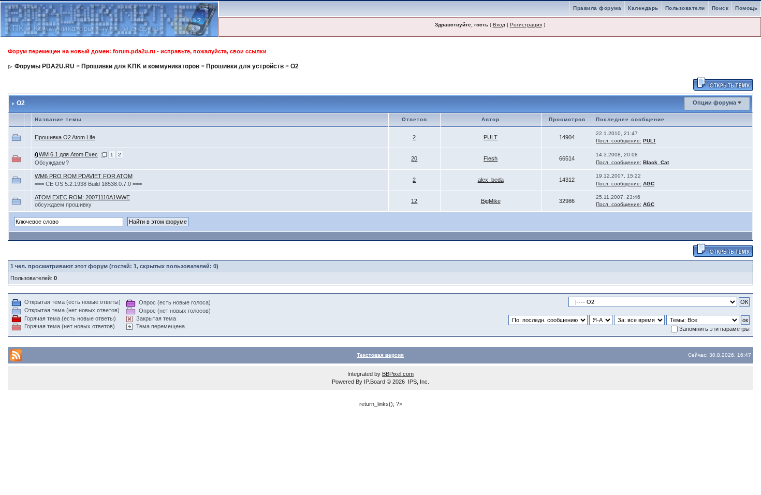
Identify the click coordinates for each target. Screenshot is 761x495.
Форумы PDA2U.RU (44, 66)
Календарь (643, 8)
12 (414, 201)
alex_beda (491, 180)
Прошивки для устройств (245, 66)
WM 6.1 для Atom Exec (68, 154)
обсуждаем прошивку (63, 204)
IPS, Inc (418, 381)
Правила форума (597, 8)
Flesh (490, 158)
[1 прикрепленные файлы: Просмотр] (37, 154)
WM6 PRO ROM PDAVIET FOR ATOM (84, 176)
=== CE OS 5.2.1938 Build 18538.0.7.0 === (88, 184)
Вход (499, 24)
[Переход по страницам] (104, 154)
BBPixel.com (398, 374)
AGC (648, 183)
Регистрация (526, 24)
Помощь (746, 8)
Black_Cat (656, 162)
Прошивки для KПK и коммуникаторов (140, 66)
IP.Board (374, 381)
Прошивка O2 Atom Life (65, 137)
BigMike (491, 201)
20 (414, 158)
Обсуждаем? (52, 162)
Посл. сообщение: (618, 140)
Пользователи (685, 8)
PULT (490, 137)
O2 (294, 66)
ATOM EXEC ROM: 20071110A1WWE (82, 197)
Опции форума (714, 102)
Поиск (720, 8)
